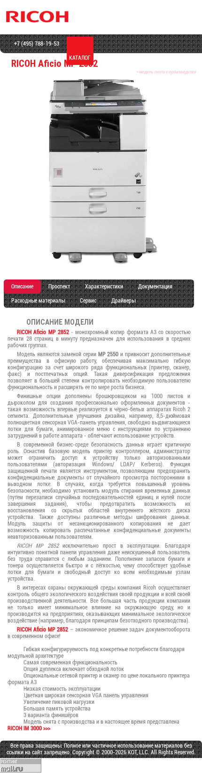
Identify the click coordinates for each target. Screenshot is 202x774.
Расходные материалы (38, 300)
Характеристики (104, 286)
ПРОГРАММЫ (160, 58)
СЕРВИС (133, 58)
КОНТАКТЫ (186, 58)
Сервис (88, 300)
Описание (22, 286)
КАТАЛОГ (80, 58)
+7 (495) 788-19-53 (36, 43)
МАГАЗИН (106, 58)
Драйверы (123, 300)
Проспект (59, 286)
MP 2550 (108, 354)
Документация (155, 286)
